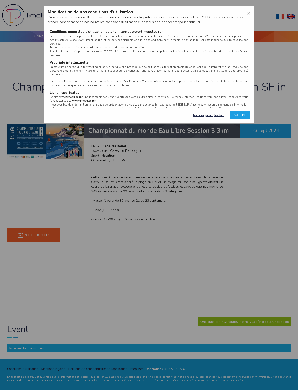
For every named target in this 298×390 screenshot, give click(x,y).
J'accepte (240, 115)
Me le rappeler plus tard (208, 115)
